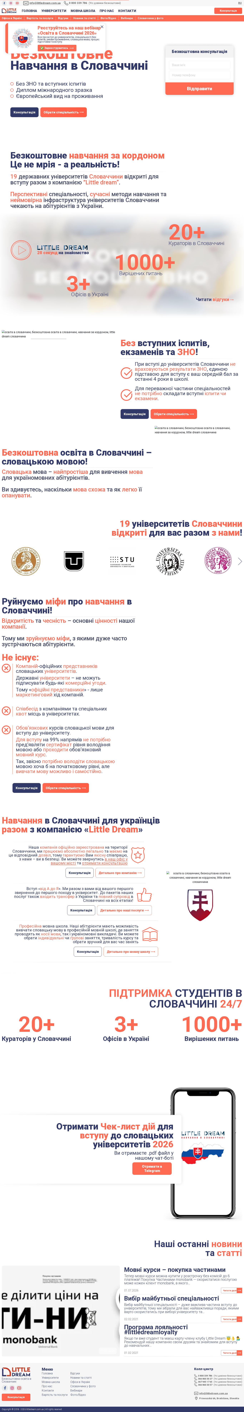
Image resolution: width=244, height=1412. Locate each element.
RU (240, 3)
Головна (29, 11)
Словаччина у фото (150, 18)
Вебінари (127, 18)
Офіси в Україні (12, 18)
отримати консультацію (105, 863)
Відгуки (63, 18)
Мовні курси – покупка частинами (175, 1269)
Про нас (107, 11)
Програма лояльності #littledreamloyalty (156, 1330)
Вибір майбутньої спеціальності (171, 1298)
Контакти (127, 11)
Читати (213, 299)
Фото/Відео (108, 18)
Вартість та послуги (40, 18)
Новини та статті (84, 18)
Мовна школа (83, 11)
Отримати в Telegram (152, 1168)
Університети (53, 11)
